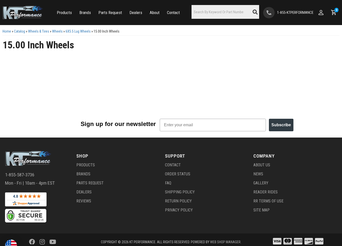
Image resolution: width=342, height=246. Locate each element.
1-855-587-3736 (19, 175)
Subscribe (281, 125)
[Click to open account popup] (321, 13)
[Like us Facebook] (32, 242)
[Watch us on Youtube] (52, 242)
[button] (64, 12)
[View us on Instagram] (42, 242)
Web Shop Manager (225, 242)
